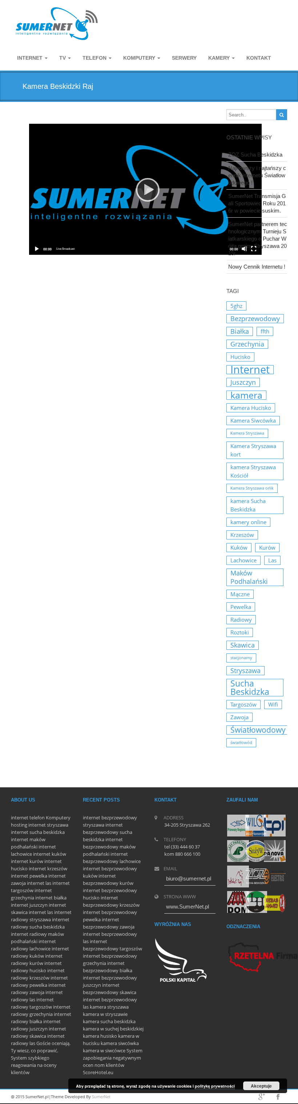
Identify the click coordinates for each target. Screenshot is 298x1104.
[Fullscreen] (254, 249)
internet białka (51, 897)
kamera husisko (100, 1036)
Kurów (267, 547)
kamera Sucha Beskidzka (248, 505)
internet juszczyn (29, 905)
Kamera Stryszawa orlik (252, 488)
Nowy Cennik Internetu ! (256, 267)
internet (19, 817)
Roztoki (239, 632)
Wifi (273, 704)
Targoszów (243, 704)
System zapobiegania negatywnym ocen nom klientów (112, 1057)
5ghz (236, 305)
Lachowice (243, 560)
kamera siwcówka (120, 1043)
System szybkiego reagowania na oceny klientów (34, 1065)
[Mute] (244, 249)
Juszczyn (243, 382)
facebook (278, 1096)
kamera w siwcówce (104, 1050)
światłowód (241, 742)
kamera (246, 395)
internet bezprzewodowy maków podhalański (109, 846)
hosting (19, 825)
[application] (145, 189)
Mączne (240, 594)
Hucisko (240, 356)
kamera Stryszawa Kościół (253, 471)
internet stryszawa (48, 825)
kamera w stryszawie (105, 1014)
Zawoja (239, 717)
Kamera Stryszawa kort (253, 450)
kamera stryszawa (109, 1007)
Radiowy (241, 619)
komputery (140, 58)
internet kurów (27, 861)
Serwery (184, 58)
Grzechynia (247, 344)
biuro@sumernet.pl (188, 878)
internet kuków (49, 854)
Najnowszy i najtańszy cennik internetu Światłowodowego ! (257, 175)
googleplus (261, 1096)
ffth (265, 331)
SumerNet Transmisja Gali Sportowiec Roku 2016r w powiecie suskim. (257, 203)
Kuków (238, 547)
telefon (37, 817)
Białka (239, 331)
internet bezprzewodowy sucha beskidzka (107, 832)
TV (63, 58)
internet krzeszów (48, 868)
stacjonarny (241, 657)
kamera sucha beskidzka (109, 1021)
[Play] (145, 189)
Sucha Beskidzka (249, 687)
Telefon (95, 58)
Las (272, 560)
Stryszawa (245, 670)
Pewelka (240, 606)
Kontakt (258, 58)
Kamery (219, 58)
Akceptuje (261, 1086)
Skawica (242, 645)
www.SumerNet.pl (187, 906)
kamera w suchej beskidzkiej (113, 1028)
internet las (39, 883)
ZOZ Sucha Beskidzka (255, 154)
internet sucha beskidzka (38, 832)
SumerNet (101, 1096)
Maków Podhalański (249, 577)
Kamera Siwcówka (253, 420)
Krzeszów (242, 534)
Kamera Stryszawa (247, 433)
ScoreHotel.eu (98, 1072)
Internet (30, 58)
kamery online (248, 522)
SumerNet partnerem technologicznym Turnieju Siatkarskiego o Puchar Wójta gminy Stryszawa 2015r (257, 238)
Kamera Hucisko (250, 407)
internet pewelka (29, 875)
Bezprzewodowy (255, 318)
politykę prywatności (215, 1086)
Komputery (58, 817)
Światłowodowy (258, 730)
